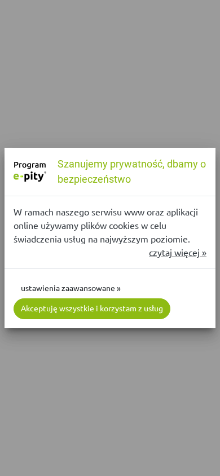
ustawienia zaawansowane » (71, 288)
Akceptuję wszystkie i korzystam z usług (92, 308)
